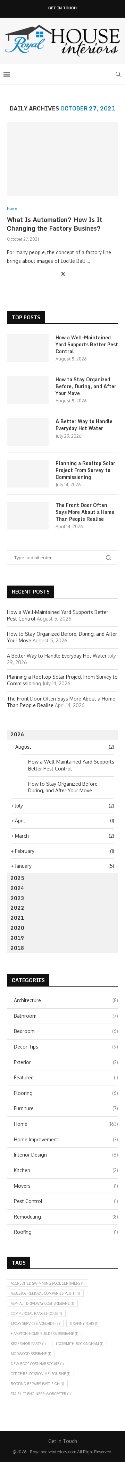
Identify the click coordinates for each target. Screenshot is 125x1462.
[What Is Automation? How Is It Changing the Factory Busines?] (62, 159)
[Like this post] (47, 274)
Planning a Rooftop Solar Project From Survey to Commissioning (85, 470)
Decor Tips (66, 1047)
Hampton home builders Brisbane (44, 1333)
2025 (17, 878)
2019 (17, 938)
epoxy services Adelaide (35, 1323)
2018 (17, 948)
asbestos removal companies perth (45, 1293)
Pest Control (66, 1201)
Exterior (66, 1062)
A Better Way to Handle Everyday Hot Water (84, 424)
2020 (17, 928)
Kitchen (66, 1170)
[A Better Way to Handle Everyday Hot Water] (28, 432)
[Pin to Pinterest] (71, 274)
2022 (17, 908)
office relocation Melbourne (40, 1374)
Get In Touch (62, 8)
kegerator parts (28, 1343)
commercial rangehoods (36, 1313)
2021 (17, 918)
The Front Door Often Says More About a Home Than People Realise (85, 512)
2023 (17, 898)
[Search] (118, 74)
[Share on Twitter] (63, 274)
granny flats (84, 1323)
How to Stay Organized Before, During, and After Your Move (86, 386)
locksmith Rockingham (79, 1343)
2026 (17, 734)
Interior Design (66, 1155)
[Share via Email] (78, 274)
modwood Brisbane (31, 1354)
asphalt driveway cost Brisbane (42, 1303)
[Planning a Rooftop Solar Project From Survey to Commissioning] (28, 474)
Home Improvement (66, 1139)
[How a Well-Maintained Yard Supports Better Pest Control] (28, 348)
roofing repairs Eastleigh (37, 1384)
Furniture (66, 1108)
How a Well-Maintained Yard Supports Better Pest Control (87, 344)
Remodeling (66, 1217)
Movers (66, 1186)
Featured (66, 1077)
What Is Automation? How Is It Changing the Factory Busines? (54, 223)
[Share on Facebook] (55, 274)
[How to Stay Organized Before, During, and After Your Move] (28, 390)
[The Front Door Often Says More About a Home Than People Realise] (28, 515)
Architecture (66, 1000)
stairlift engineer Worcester (40, 1394)
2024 (17, 888)
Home (66, 1124)
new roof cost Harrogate (37, 1364)
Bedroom (66, 1031)
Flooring (66, 1093)
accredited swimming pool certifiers (47, 1283)
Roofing (66, 1232)
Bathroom (66, 1016)
